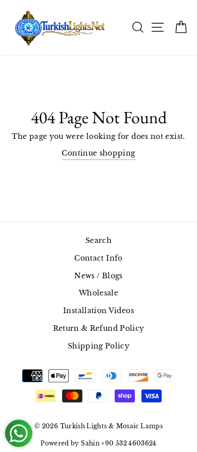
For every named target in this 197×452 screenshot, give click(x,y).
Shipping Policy (98, 345)
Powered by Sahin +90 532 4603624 (98, 443)
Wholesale (98, 292)
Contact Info (98, 258)
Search (98, 240)
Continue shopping (98, 153)
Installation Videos (98, 310)
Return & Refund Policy (98, 328)
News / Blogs (98, 275)
